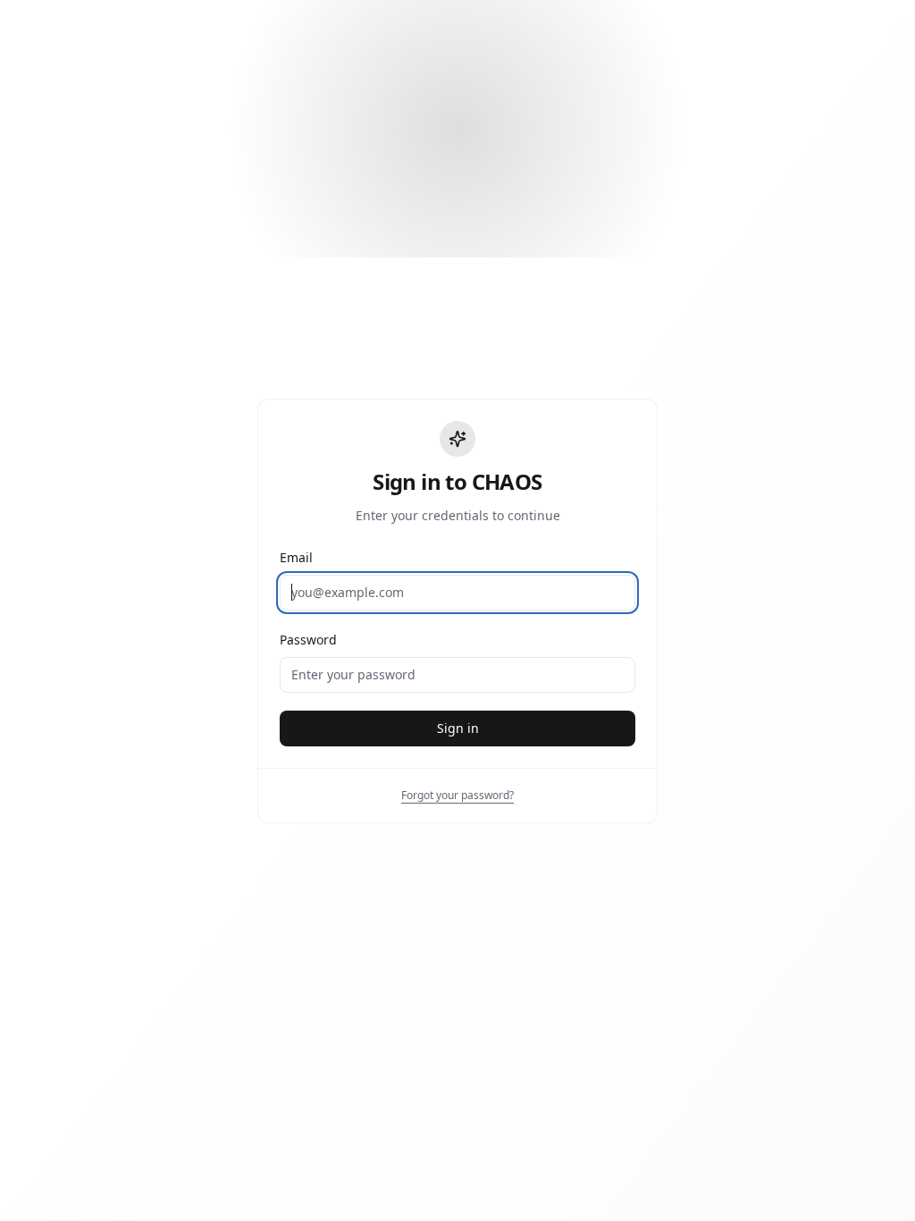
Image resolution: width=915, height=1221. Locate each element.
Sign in (458, 728)
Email (296, 557)
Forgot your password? (457, 795)
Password (308, 639)
